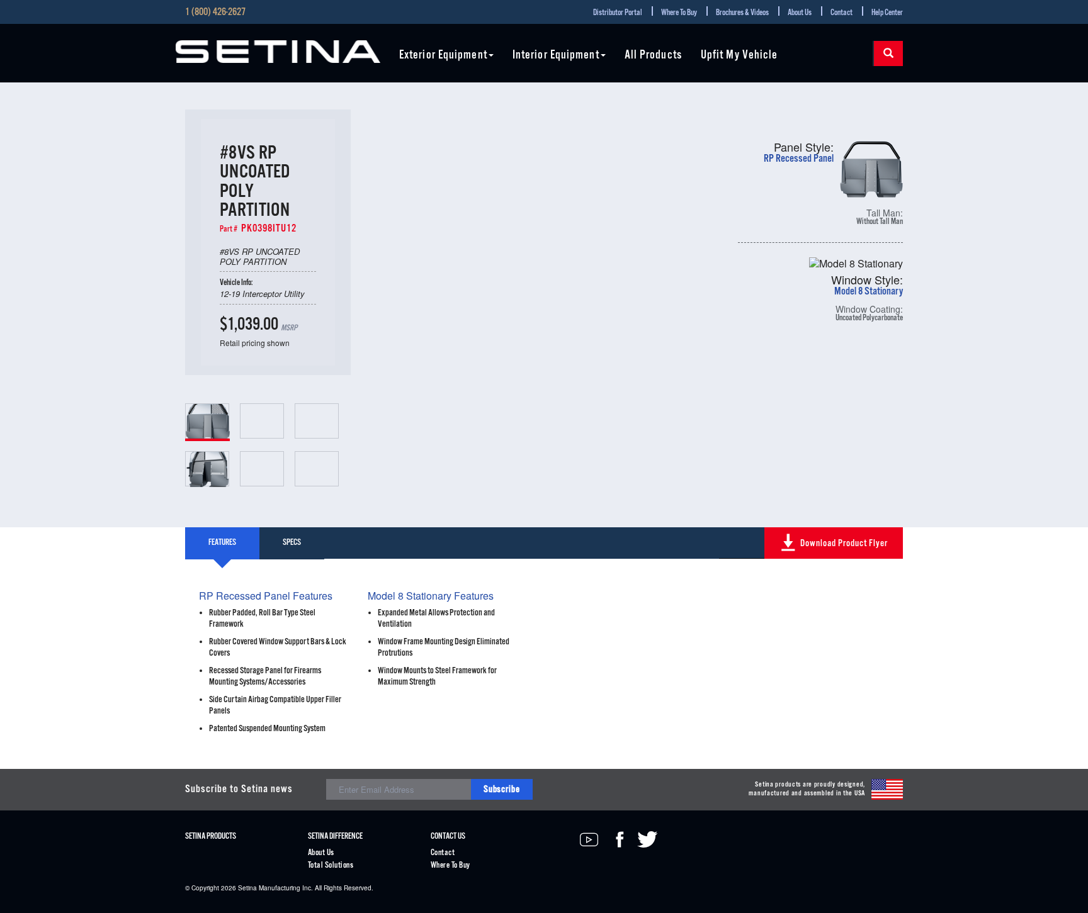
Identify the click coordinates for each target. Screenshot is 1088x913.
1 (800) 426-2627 (215, 12)
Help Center (887, 13)
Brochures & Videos (742, 13)
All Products (653, 56)
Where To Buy (679, 13)
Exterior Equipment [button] (443, 56)
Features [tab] (222, 542)
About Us (800, 13)
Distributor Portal (617, 13)
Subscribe (502, 789)
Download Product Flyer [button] (844, 543)
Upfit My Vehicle (739, 56)
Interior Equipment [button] (556, 56)
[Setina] (278, 51)
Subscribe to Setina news (239, 789)
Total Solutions (330, 865)
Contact (841, 13)
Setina (247, 887)
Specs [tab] (292, 542)
